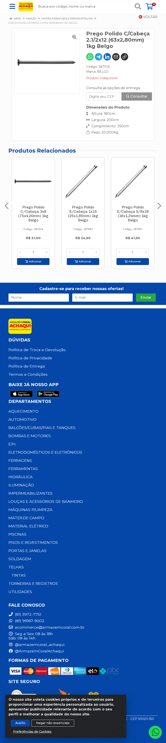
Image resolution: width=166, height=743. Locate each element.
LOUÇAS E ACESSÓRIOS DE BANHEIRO (45, 501)
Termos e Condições (28, 374)
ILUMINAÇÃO (21, 485)
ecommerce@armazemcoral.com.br (49, 627)
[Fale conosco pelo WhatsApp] (155, 732)
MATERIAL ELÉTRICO (28, 526)
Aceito (20, 723)
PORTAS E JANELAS (27, 550)
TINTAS (18, 575)
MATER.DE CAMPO (26, 518)
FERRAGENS (20, 460)
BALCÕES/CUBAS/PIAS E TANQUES (41, 427)
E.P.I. (12, 444)
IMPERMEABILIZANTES (30, 493)
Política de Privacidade (30, 358)
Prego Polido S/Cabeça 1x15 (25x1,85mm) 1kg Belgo (83, 213)
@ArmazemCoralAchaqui (39, 651)
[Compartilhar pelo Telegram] (98, 56)
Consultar (138, 96)
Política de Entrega (26, 366)
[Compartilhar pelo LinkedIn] (107, 56)
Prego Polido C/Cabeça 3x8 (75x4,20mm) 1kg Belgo (33, 213)
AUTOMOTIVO (22, 419)
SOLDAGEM (19, 559)
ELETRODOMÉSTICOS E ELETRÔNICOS (45, 452)
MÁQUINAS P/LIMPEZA (30, 509)
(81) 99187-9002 (29, 620)
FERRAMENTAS (23, 468)
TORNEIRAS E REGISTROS (33, 583)
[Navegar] (6, 205)
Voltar (149, 17)
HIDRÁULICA (20, 477)
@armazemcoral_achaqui (39, 644)
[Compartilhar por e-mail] (116, 56)
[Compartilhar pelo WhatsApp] (90, 56)
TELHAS (16, 567)
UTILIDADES (20, 591)
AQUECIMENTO (23, 411)
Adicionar (35, 261)
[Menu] (12, 6)
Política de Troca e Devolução (37, 349)
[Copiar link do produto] (124, 56)
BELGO (103, 72)
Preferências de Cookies (32, 732)
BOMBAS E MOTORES (29, 436)
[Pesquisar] (138, 6)
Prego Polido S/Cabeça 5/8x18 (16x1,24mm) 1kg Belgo (133, 213)
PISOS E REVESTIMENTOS (33, 542)
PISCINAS (17, 534)
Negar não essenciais (53, 723)
